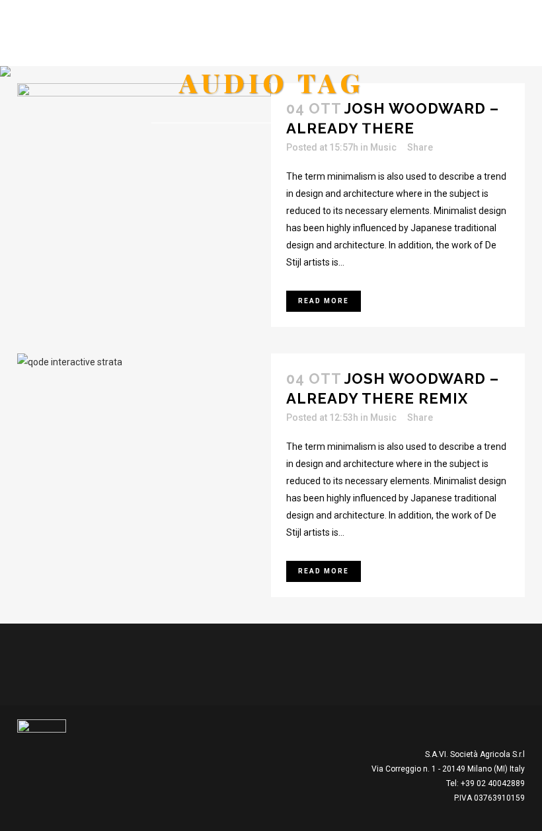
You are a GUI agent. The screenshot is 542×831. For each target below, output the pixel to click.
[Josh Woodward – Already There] (144, 154)
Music (383, 147)
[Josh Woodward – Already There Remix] (144, 424)
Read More (323, 301)
